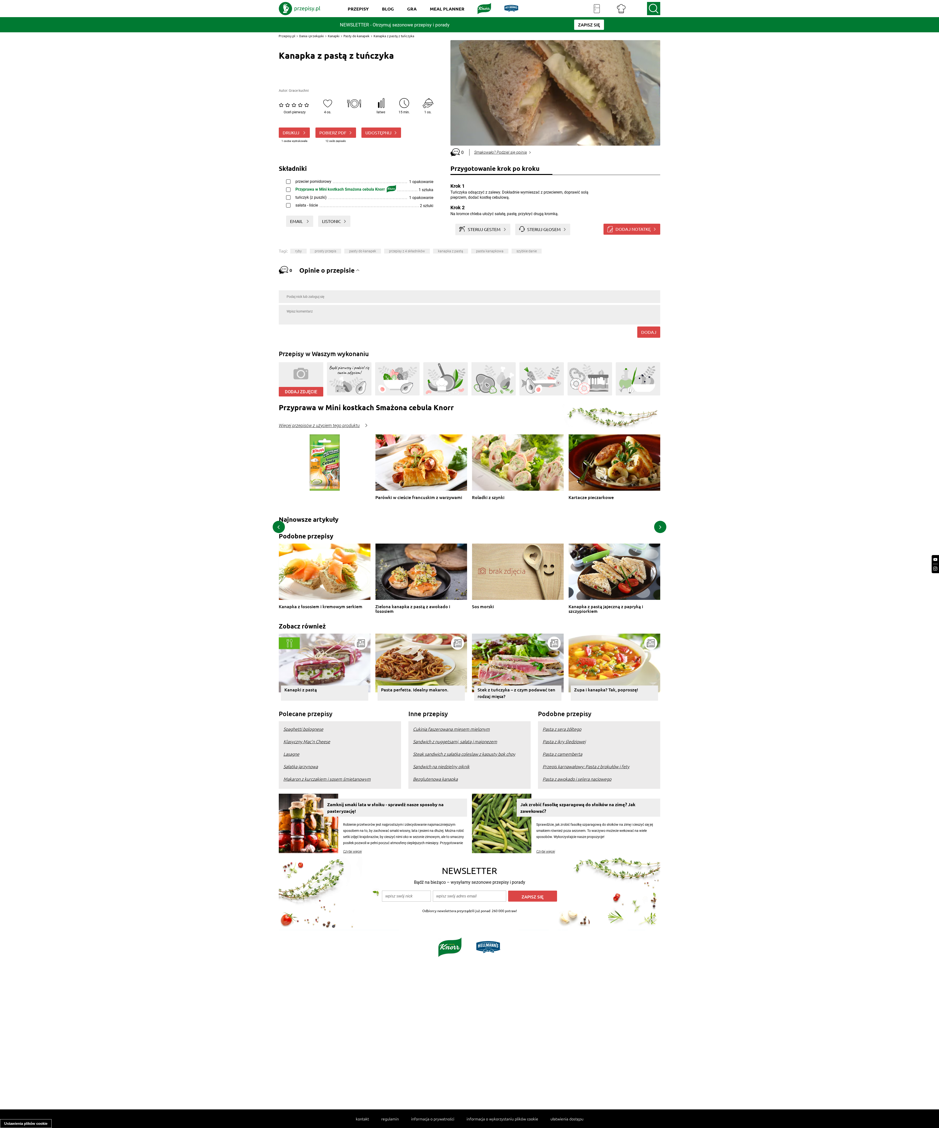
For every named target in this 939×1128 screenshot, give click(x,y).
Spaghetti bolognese (303, 729)
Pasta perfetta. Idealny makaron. (414, 689)
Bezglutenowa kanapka (435, 778)
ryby (298, 251)
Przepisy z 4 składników (407, 251)
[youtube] (935, 559)
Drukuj (291, 132)
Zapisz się (533, 896)
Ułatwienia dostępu (566, 1119)
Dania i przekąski (311, 36)
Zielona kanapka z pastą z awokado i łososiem (412, 609)
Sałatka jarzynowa (300, 766)
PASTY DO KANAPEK (362, 251)
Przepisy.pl (287, 36)
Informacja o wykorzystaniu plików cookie (502, 1119)
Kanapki (333, 36)
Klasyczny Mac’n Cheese (306, 741)
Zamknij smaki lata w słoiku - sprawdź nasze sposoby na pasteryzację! (385, 808)
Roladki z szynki (488, 497)
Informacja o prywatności (432, 1119)
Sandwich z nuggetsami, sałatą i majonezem (455, 741)
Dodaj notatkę (633, 229)
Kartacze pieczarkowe (591, 497)
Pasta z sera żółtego (562, 729)
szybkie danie (526, 251)
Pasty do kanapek (356, 36)
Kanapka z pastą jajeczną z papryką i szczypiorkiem (606, 609)
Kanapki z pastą (300, 689)
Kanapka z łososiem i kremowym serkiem (320, 606)
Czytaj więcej (352, 851)
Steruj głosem (544, 229)
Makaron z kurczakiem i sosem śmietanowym (327, 778)
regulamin (390, 1119)
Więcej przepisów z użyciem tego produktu (319, 425)
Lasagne (291, 753)
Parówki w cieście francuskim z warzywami (418, 497)
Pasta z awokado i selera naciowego (577, 778)
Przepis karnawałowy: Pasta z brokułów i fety (586, 766)
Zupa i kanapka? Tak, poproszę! (606, 689)
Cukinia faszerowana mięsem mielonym (451, 729)
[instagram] (935, 568)
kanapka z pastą (450, 251)
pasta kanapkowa (489, 251)
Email (297, 221)
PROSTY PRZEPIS (325, 251)
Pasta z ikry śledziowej (564, 741)
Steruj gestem (484, 229)
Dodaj (648, 332)
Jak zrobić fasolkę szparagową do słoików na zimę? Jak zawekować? (577, 808)
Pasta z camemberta (562, 753)
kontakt (362, 1119)
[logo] (299, 8)
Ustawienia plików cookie (25, 1123)
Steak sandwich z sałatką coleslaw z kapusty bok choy (464, 753)
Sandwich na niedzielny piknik (441, 766)
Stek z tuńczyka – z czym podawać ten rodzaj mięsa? (516, 693)
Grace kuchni (299, 91)
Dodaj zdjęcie (301, 391)
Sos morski (483, 606)
